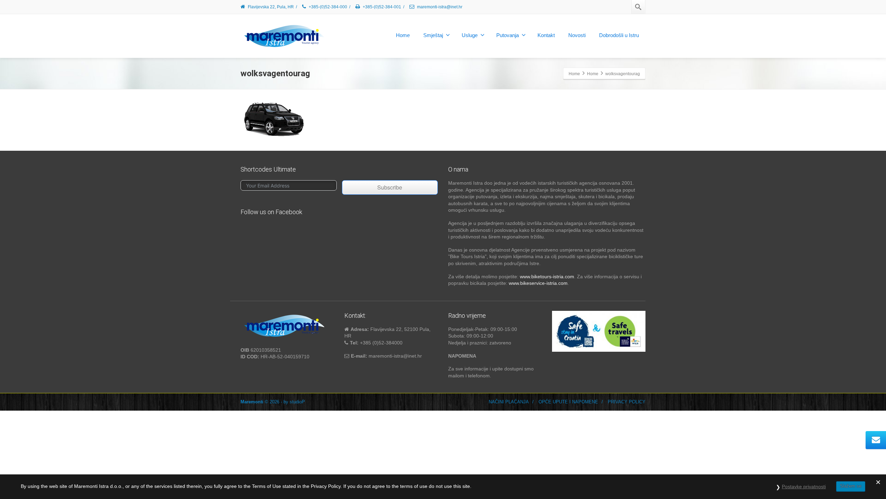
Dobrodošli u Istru (619, 35)
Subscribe (389, 187)
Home (403, 35)
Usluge (470, 35)
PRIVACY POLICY (626, 401)
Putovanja (507, 35)
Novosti (577, 35)
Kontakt (546, 35)
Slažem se (850, 486)
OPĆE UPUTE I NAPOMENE (568, 401)
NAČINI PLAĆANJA (509, 401)
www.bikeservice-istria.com (538, 283)
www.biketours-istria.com (547, 276)
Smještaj (433, 35)
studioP (297, 401)
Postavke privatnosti (804, 486)
